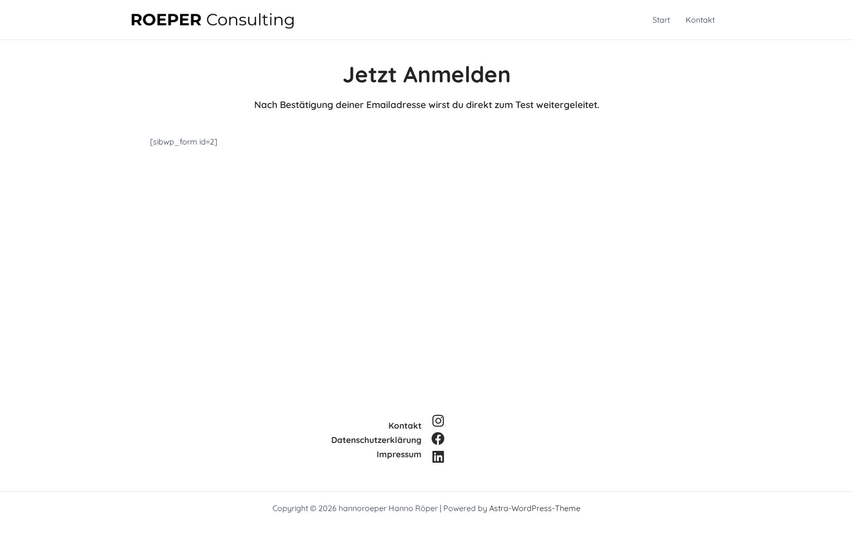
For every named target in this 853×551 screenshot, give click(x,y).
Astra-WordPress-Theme (535, 508)
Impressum (399, 454)
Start (661, 20)
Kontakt (700, 20)
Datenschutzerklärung (376, 440)
